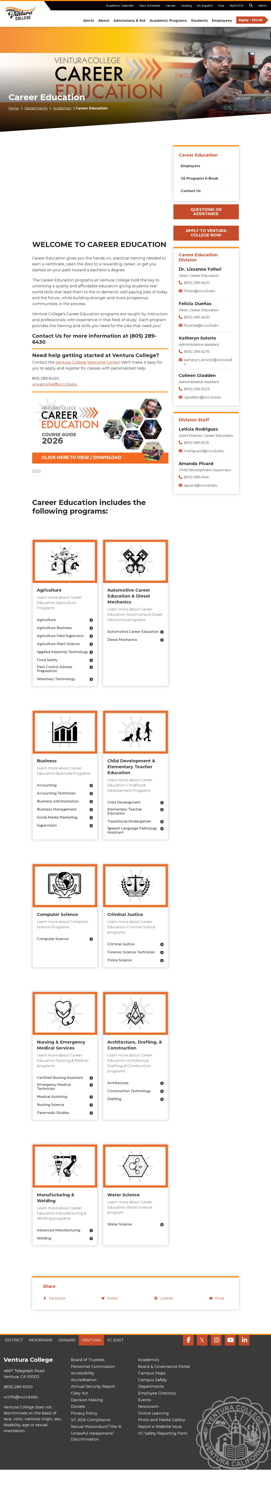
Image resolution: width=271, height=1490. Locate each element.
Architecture (118, 1083)
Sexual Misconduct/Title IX (96, 1426)
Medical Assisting (52, 1097)
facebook (57, 1298)
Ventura (91, 1340)
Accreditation (84, 1380)
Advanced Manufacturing (58, 1230)
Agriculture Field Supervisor (60, 636)
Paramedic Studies (53, 1113)
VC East (115, 1340)
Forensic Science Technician (131, 952)
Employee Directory (157, 1393)
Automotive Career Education (133, 632)
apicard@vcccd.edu (200, 485)
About (103, 21)
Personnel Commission (93, 1366)
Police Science (119, 960)
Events (144, 1400)
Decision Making (87, 1400)
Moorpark (41, 1340)
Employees (222, 21)
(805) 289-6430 (197, 283)
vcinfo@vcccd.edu (21, 1397)
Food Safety (47, 660)
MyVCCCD (236, 5)
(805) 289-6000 (18, 1387)
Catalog (186, 5)
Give (221, 5)
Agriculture (46, 620)
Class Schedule (149, 5)
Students (199, 21)
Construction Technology (129, 1091)
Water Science (119, 1224)
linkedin (166, 1298)
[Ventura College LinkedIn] (244, 1340)
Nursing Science (50, 1105)
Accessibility (82, 1373)
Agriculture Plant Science (58, 644)
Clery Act (79, 1393)
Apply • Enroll (250, 20)
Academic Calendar (120, 5)
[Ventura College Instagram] (216, 1340)
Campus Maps (152, 1373)
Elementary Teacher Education (124, 811)
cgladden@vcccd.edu (202, 397)
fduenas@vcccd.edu (201, 325)
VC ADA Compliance (90, 1420)
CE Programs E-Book (199, 178)
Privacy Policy (84, 1413)
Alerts (262, 5)
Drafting (114, 1099)
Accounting (47, 785)
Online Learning (153, 1413)
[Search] (251, 7)
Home (13, 108)
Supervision (47, 825)
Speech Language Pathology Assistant (132, 830)
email (219, 1298)
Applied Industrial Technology (62, 652)
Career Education (198, 155)
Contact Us (191, 191)
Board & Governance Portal (164, 1366)
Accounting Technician (56, 793)
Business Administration (58, 801)
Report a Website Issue (160, 1426)
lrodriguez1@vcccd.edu (204, 451)
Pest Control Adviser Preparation (54, 669)
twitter (112, 1298)
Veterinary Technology (56, 679)
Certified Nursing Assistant (60, 1078)
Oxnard (67, 1340)
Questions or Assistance (206, 211)
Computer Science (53, 939)
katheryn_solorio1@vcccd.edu (208, 362)
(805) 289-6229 (197, 389)
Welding (44, 1238)
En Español (205, 5)
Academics (62, 108)
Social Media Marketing (57, 817)
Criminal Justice (120, 944)
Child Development (124, 802)
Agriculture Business (54, 628)
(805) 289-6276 (196, 352)
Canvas (171, 5)
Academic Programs (168, 21)
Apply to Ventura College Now (206, 232)
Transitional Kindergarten (129, 821)
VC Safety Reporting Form (163, 1433)
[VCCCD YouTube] (230, 1340)
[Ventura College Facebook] (188, 1340)
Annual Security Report (93, 1386)
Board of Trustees (88, 1360)
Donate (78, 1406)
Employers (190, 166)
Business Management (57, 809)
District (14, 1340)
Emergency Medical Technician (54, 1087)
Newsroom (148, 1406)
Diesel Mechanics (122, 640)
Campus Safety (152, 1380)
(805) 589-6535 (196, 443)
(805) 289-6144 (196, 477)
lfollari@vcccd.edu (200, 291)
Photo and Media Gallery (161, 1420)
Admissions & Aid (129, 21)
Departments (36, 108)
